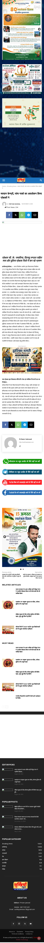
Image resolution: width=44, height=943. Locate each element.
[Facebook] (9, 208)
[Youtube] (31, 916)
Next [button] (39, 25)
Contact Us (29, 926)
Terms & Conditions (18, 926)
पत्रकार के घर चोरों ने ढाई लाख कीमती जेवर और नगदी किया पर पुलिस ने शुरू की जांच (11, 569)
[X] (15, 208)
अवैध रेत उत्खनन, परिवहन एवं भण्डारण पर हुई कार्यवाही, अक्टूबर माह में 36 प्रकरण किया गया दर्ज (32, 569)
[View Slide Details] (22, 454)
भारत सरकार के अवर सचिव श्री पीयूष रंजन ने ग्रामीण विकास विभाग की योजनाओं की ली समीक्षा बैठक (28, 584)
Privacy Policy (29, 924)
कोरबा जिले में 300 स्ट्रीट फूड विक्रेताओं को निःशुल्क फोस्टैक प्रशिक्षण (28, 620)
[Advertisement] (22, 147)
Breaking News (11, 179)
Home (4, 179)
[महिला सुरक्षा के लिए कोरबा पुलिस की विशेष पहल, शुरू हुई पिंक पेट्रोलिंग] (8, 610)
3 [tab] (24, 54)
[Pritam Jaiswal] (4, 197)
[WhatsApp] (22, 208)
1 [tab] (19, 54)
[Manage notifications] (39, 938)
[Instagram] (19, 916)
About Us (12, 924)
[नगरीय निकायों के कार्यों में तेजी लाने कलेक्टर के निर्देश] (8, 692)
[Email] (35, 208)
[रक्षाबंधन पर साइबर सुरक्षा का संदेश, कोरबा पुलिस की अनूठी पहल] (8, 597)
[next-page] (7, 699)
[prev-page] (3, 699)
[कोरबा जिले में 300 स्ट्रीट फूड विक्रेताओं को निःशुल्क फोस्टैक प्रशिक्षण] (8, 622)
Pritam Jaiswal (14, 196)
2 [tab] (22, 54)
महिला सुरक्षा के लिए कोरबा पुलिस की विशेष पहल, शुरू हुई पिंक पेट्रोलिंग (27, 608)
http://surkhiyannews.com (26, 435)
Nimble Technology (22, 932)
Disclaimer (20, 924)
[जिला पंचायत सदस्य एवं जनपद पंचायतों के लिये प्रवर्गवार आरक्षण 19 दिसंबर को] (7, 812)
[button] (3, 173)
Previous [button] (4, 25)
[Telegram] (28, 208)
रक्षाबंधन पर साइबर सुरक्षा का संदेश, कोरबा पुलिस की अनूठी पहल (27, 595)
